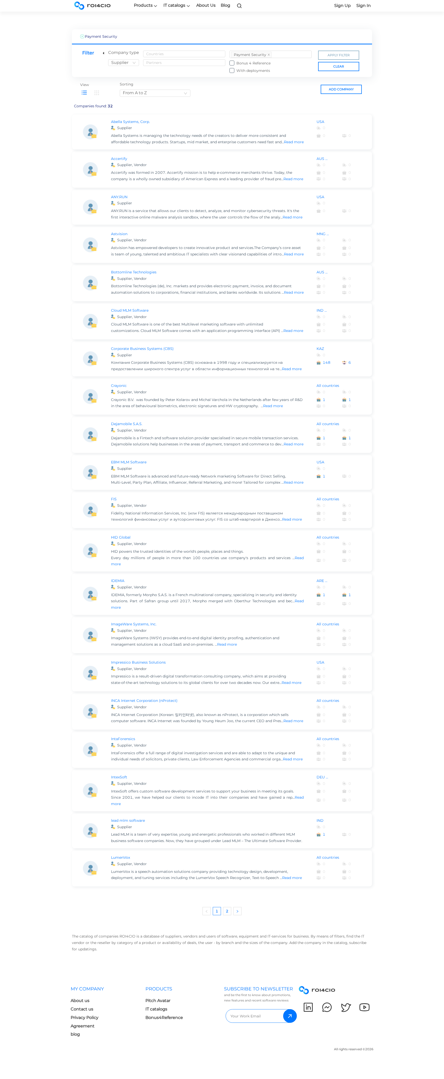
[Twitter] (345, 1007)
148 (326, 362)
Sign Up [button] (342, 5)
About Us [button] (206, 5)
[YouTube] (364, 1007)
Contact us (82, 1009)
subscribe (290, 1016)
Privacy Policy (84, 1017)
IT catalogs (174, 5)
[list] (84, 93)
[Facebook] (327, 1007)
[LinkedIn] (308, 1007)
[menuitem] (251, 55)
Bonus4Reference (164, 1017)
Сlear (338, 66)
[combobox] (123, 62)
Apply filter (339, 55)
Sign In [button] (363, 5)
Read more (294, 142)
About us (80, 1000)
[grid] (96, 93)
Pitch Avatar (157, 1000)
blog (75, 1034)
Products (143, 5)
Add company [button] (341, 89)
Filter (88, 53)
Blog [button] (225, 5)
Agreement (83, 1026)
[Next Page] (237, 911)
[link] (239, 5)
